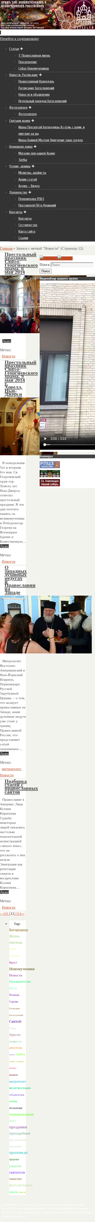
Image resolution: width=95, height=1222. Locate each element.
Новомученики (22, 969)
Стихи (12, 1028)
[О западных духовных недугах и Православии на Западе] (46, 652)
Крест (13, 962)
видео (12, 1054)
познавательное (21, 1114)
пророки (14, 1159)
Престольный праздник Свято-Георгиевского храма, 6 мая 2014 (21, 263)
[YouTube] (49, 258)
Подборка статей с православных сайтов (21, 787)
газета (20, 1054)
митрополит (11, 769)
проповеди (18, 1152)
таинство (15, 1179)
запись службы (16, 1061)
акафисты (15, 1041)
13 (16, 914)
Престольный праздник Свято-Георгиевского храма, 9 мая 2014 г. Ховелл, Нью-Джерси (21, 378)
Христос (15, 1035)
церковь (13, 1192)
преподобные (19, 1133)
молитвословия (19, 1088)
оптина (13, 1101)
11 (8, 914)
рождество (15, 1166)
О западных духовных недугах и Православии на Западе (20, 580)
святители (17, 1172)
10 (5, 914)
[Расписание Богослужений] (65, 258)
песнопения (15, 1108)
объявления (16, 1094)
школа (22, 1192)
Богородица (18, 930)
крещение (13, 1075)
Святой (15, 1021)
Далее (6, 341)
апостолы (15, 1048)
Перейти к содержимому (19, 39)
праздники (18, 1127)
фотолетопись (21, 1185)
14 (19, 914)
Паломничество (20, 981)
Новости (8, 356)
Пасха (13, 988)
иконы (12, 1068)
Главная (6, 248)
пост (12, 1121)
